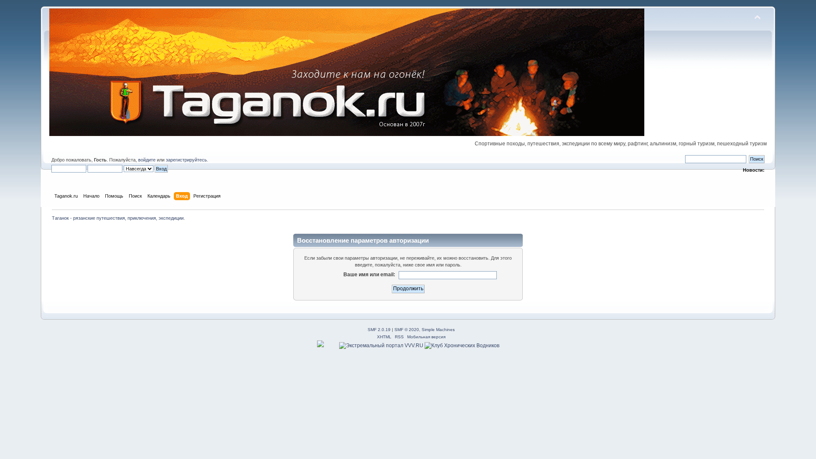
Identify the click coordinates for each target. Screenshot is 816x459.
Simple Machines (438, 329)
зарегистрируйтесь (186, 159)
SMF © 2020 (406, 329)
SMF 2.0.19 (379, 329)
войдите (147, 159)
